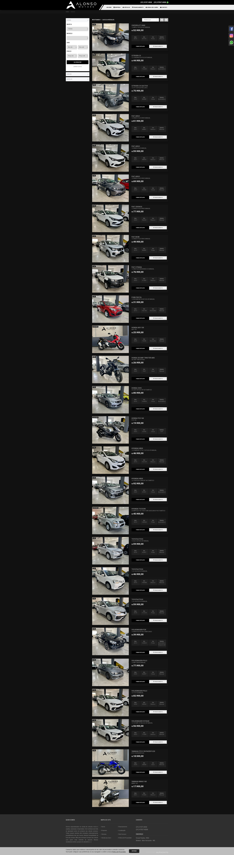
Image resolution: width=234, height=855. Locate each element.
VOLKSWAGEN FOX (142, 630)
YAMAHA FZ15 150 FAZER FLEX (143, 752)
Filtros (69, 20)
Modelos (69, 79)
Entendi (134, 851)
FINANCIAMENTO (158, 46)
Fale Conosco (122, 834)
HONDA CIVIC (142, 389)
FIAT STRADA (143, 268)
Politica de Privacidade (125, 838)
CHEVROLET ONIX (141, 26)
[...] (90, 842)
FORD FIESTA (143, 298)
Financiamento (138, 7)
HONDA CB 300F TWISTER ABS (143, 358)
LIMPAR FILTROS (77, 66)
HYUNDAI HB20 (144, 449)
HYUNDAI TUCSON (148, 509)
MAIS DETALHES (141, 46)
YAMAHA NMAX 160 (139, 782)
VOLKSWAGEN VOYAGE (142, 722)
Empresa (117, 7)
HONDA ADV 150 (138, 328)
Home (109, 7)
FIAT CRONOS (141, 207)
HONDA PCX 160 (138, 419)
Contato (164, 7)
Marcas (69, 74)
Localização (122, 830)
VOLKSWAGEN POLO (139, 661)
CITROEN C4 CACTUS (140, 86)
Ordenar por (147, 20)
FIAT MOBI (141, 237)
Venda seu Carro (152, 7)
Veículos (127, 7)
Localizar (78, 62)
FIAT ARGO (141, 117)
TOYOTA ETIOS (140, 540)
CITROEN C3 (142, 56)
